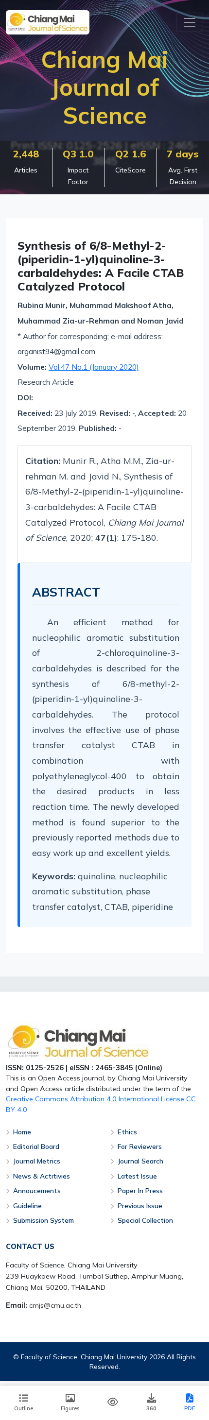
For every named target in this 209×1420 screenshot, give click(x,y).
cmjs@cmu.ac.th (55, 1305)
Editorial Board (36, 1146)
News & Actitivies (41, 1176)
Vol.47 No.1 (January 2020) (94, 367)
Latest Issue (137, 1176)
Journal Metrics (36, 1161)
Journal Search (140, 1161)
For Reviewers (140, 1146)
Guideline (27, 1205)
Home (22, 1132)
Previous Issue (140, 1205)
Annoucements (37, 1190)
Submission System (43, 1220)
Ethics (127, 1132)
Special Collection (145, 1220)
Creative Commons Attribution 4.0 (61, 1099)
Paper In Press (140, 1190)
